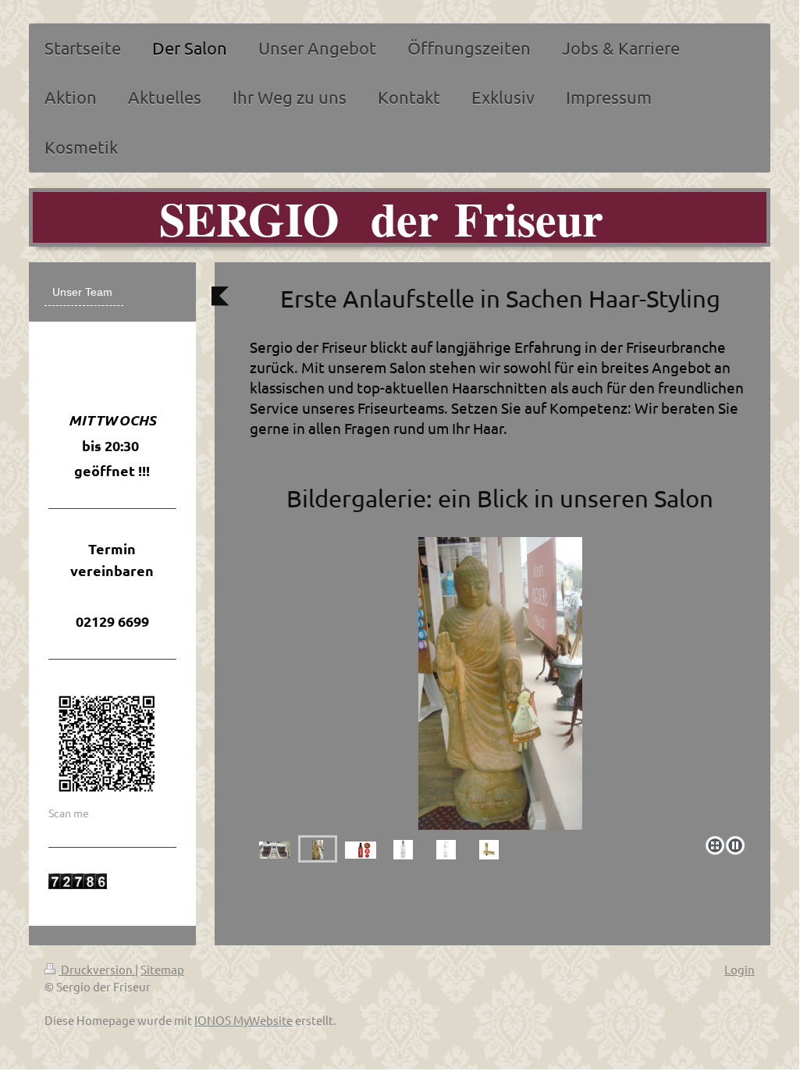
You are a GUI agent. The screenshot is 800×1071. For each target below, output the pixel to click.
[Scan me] (106, 743)
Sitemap (162, 969)
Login (739, 969)
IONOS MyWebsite (243, 1019)
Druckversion (97, 969)
